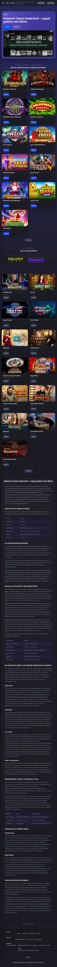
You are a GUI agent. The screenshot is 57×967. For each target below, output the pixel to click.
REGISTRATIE (51, 3)
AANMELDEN (41, 3)
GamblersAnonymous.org (19, 962)
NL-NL (17, 2)
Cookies (49, 945)
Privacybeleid (34, 945)
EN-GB (21, 4)
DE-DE (25, 2)
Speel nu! (7, 26)
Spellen (19, 933)
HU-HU (18, 4)
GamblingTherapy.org (32, 962)
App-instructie (38, 939)
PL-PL (21, 2)
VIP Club (38, 933)
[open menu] (3, 3)
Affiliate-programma (20, 939)
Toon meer (16, 26)
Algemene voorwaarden (23, 945)
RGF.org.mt (41, 962)
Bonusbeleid (42, 945)
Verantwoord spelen (11, 945)
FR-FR (28, 2)
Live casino (25, 933)
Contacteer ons (30, 939)
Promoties (31, 933)
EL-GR (32, 2)
